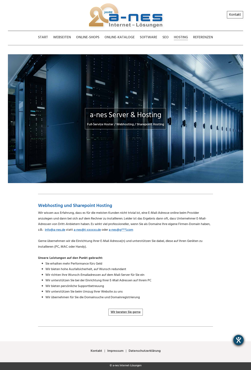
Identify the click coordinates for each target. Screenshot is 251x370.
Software (148, 37)
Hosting (181, 37)
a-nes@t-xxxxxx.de (87, 229)
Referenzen (203, 37)
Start (43, 37)
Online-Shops (87, 37)
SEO (165, 37)
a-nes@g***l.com (121, 229)
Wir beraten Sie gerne (126, 312)
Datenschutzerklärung (144, 350)
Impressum (115, 350)
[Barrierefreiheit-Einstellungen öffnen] (238, 340)
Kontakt (235, 14)
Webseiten (62, 37)
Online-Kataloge (120, 37)
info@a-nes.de (55, 229)
